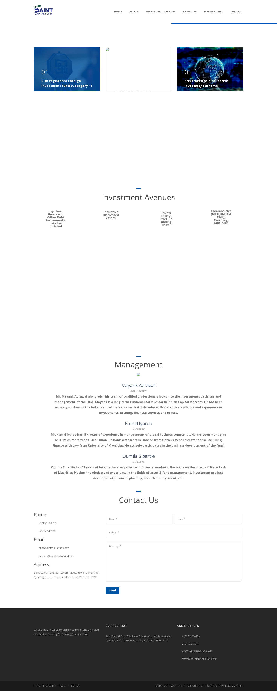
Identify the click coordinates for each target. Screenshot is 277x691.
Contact (236, 11)
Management (213, 11)
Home (118, 11)
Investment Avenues (161, 11)
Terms (62, 686)
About (133, 11)
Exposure (190, 11)
